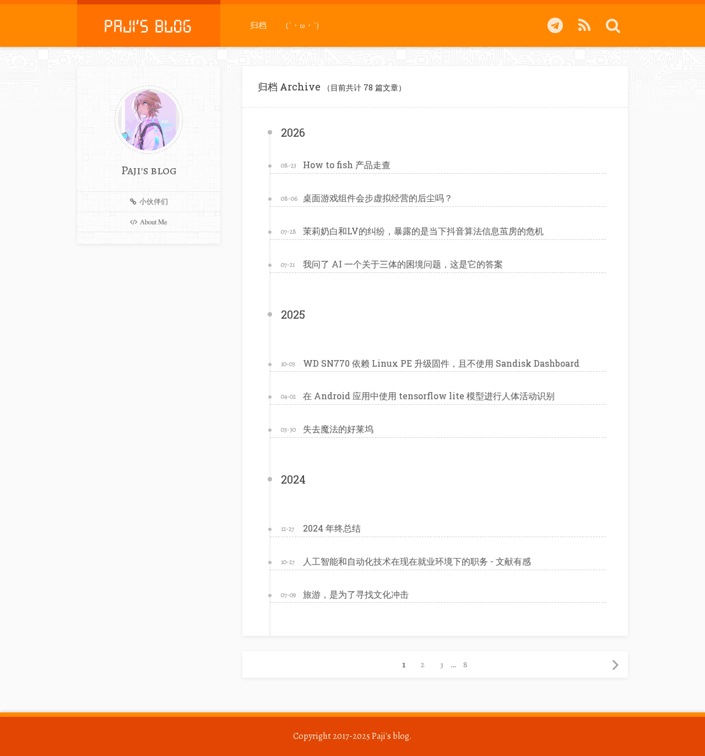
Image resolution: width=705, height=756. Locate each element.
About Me (153, 222)
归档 (258, 25)
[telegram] (555, 25)
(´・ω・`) (302, 25)
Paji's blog (390, 736)
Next (614, 664)
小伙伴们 (153, 201)
